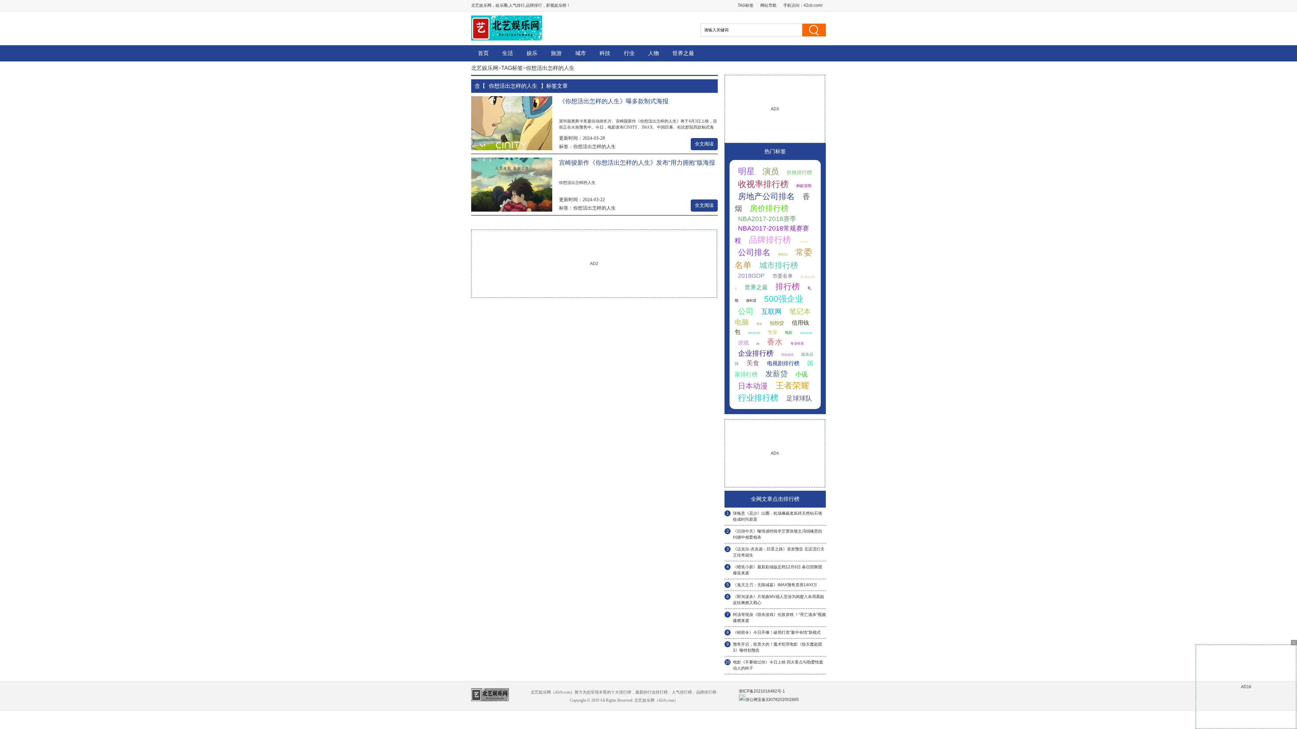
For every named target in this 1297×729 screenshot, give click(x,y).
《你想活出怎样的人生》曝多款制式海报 (613, 101)
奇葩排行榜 (754, 333)
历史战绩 (787, 354)
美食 (752, 363)
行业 (629, 53)
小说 (801, 374)
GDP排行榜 (806, 333)
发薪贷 (776, 374)
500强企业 (784, 298)
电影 (788, 332)
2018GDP (751, 275)
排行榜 (787, 286)
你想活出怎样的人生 (594, 146)
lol (758, 343)
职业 (759, 323)
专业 (772, 332)
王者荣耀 (792, 385)
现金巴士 (783, 254)
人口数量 (803, 242)
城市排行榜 (778, 265)
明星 (746, 171)
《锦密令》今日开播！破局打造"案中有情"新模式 (777, 632)
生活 (507, 53)
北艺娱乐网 (484, 68)
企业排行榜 (755, 353)
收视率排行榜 (763, 184)
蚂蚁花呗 (803, 186)
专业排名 (797, 343)
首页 (483, 53)
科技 (605, 53)
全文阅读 (704, 143)
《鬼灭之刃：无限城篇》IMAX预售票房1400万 (775, 585)
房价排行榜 (769, 208)
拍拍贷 (777, 323)
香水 (775, 342)
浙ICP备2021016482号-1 (762, 691)
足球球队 (799, 398)
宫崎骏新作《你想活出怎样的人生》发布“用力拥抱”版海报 (637, 162)
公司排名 (754, 252)
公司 (746, 311)
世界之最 (683, 53)
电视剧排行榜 (783, 363)
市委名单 (782, 276)
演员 (771, 171)
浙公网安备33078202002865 (772, 699)
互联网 (771, 311)
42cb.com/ (813, 5)
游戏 (743, 343)
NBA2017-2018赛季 (767, 218)
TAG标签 (746, 5)
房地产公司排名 (766, 196)
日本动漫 (753, 386)
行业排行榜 (758, 397)
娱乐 (532, 53)
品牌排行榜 (770, 239)
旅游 (556, 53)
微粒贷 (751, 300)
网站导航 (768, 5)
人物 (653, 53)
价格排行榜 (799, 172)
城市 (580, 53)
